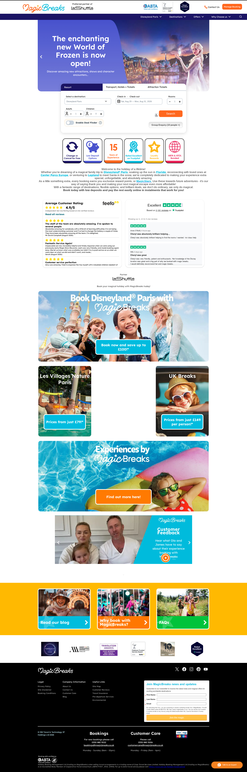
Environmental (99, 700)
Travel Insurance (100, 693)
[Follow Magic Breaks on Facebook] (184, 669)
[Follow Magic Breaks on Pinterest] (199, 669)
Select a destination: (75, 96)
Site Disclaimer (44, 690)
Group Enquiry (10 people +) (166, 125)
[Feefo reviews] (167, 11)
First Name (151, 695)
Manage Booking (232, 6)
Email (149, 703)
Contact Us (213, 7)
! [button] (100, 122)
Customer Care (69, 693)
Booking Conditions (47, 693)
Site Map (96, 686)
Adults (69, 109)
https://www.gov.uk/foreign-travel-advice (167, 767)
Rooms (171, 96)
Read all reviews (54, 214)
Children (90, 109)
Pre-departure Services (103, 696)
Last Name (151, 699)
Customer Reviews (100, 690)
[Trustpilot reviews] (184, 6)
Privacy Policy (44, 686)
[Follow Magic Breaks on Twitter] (177, 669)
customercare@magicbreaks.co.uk (145, 745)
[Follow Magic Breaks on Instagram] (191, 669)
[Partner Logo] (82, 8)
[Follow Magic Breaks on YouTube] (206, 669)
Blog (65, 696)
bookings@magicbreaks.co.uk (99, 745)
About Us (67, 686)
